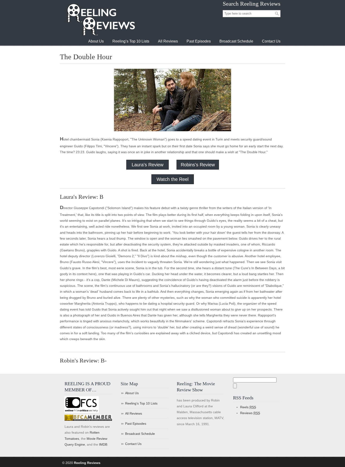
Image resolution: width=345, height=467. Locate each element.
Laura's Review (147, 164)
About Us (132, 393)
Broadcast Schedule (140, 434)
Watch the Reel (172, 179)
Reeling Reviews (101, 19)
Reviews (250, 413)
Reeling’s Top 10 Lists (141, 403)
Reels (248, 407)
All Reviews (133, 413)
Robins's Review (198, 164)
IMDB (103, 444)
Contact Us (133, 444)
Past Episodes (135, 423)
